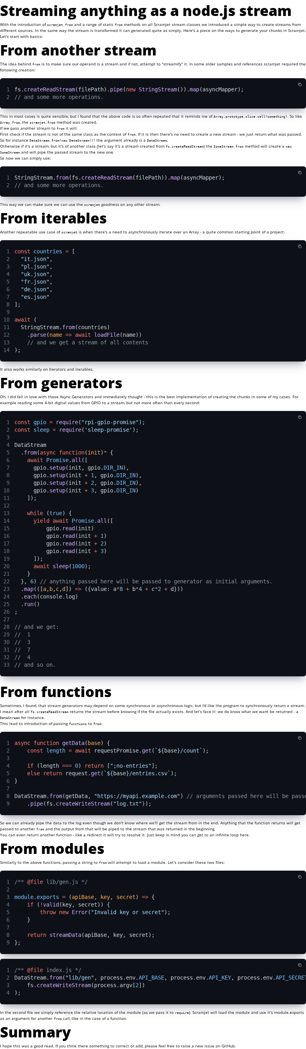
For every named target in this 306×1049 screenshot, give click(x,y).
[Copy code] (300, 84)
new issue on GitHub (215, 1046)
